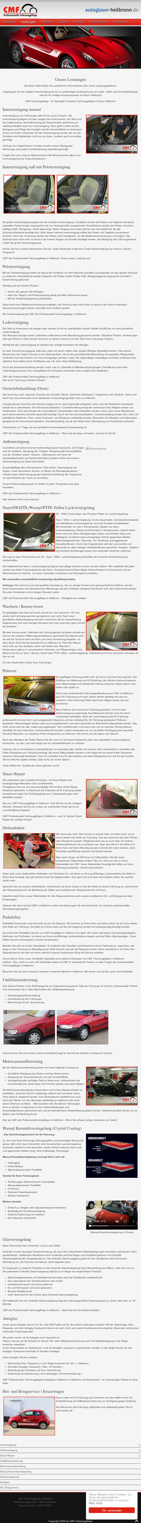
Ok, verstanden (112, 1510)
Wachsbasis (127, 1268)
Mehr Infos (95, 1503)
